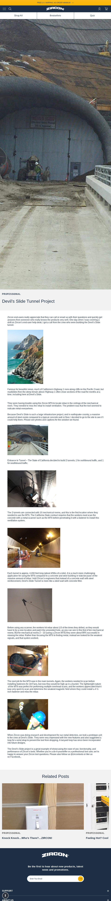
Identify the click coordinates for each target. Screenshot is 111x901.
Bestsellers (55, 15)
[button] (5, 895)
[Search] (10, 9)
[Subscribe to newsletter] (80, 878)
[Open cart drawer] (106, 9)
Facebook (15, 757)
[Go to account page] (99, 9)
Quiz (92, 15)
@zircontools (77, 754)
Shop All (18, 15)
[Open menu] (4, 9)
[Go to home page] (55, 10)
